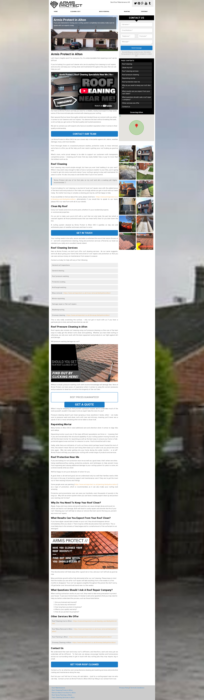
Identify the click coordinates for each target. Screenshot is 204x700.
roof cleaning (127, 64)
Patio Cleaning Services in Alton (63, 697)
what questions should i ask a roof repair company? (136, 98)
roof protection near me (131, 82)
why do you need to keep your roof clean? (136, 86)
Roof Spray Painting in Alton (62, 695)
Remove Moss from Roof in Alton (64, 693)
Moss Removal (104, 11)
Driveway (144, 11)
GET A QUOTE (84, 404)
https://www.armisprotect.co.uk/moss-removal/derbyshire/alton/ (87, 293)
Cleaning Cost (75, 11)
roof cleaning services (130, 71)
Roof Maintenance (58, 688)
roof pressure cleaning (130, 75)
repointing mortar (128, 78)
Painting (127, 11)
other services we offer (130, 103)
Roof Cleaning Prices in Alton (62, 690)
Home (56, 11)
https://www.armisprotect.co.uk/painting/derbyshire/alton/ (96, 484)
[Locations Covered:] (51, 2)
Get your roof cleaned (84, 664)
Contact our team (84, 133)
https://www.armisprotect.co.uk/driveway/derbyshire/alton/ (88, 315)
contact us (126, 107)
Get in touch (84, 232)
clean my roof (127, 67)
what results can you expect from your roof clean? (136, 92)
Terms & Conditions (137, 688)
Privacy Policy (124, 688)
